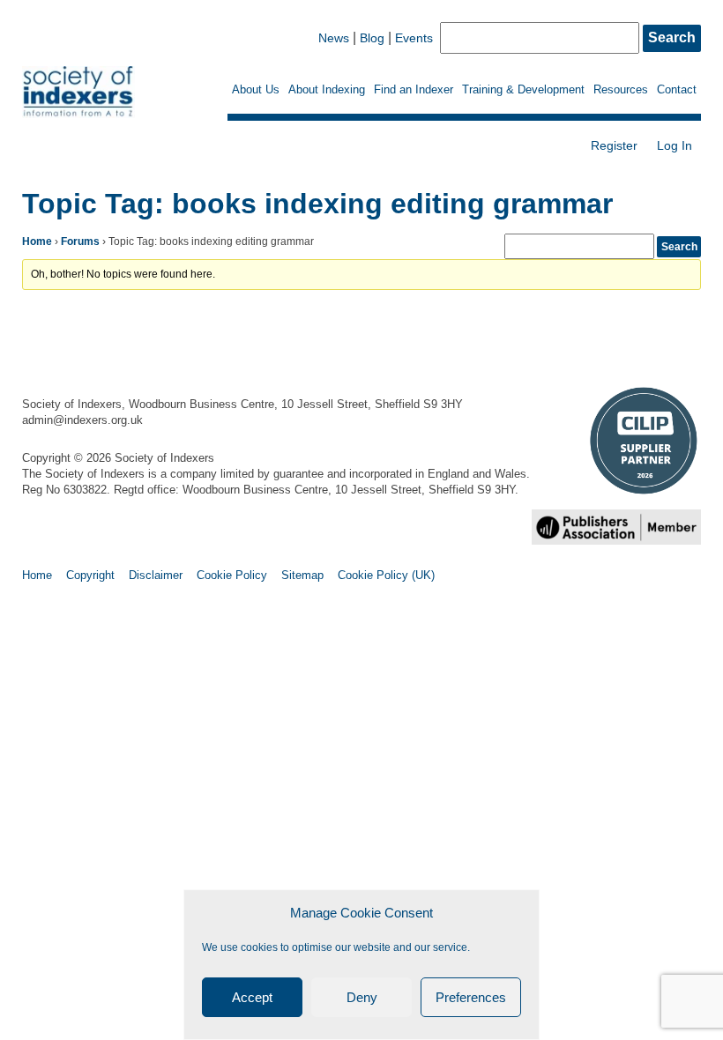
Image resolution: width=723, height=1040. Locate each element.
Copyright (90, 575)
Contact (677, 89)
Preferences (471, 997)
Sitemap (302, 575)
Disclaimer (156, 575)
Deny (362, 997)
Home (37, 241)
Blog (372, 38)
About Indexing (326, 89)
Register (614, 145)
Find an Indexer (413, 89)
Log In (674, 145)
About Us (256, 89)
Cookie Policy (232, 575)
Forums (80, 241)
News (333, 38)
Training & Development (523, 89)
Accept (252, 997)
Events (414, 38)
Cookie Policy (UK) (386, 575)
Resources (620, 89)
